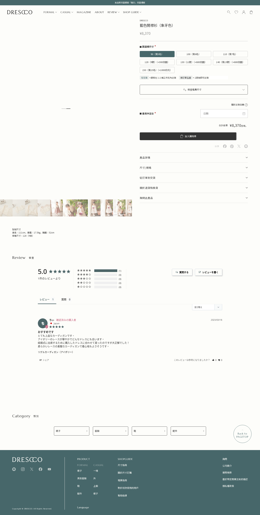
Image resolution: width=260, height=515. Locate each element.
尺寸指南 (122, 465)
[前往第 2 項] (19, 207)
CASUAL (65, 12)
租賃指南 (122, 480)
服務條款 (227, 472)
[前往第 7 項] (81, 207)
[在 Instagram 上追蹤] (23, 469)
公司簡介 (227, 465)
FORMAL (49, 12)
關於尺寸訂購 (125, 472)
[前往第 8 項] (94, 207)
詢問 (225, 459)
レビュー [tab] (45, 299)
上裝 (95, 486)
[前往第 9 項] (106, 207)
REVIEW (112, 12)
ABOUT (99, 12)
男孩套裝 (81, 478)
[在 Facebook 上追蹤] (40, 469)
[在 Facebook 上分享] (225, 146)
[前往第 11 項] (132, 207)
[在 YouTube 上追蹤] (49, 469)
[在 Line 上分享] (246, 146)
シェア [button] (45, 360)
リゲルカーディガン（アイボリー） (56, 352)
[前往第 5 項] (56, 207)
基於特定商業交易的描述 (235, 479)
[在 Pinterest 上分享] (232, 146)
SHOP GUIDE (131, 12)
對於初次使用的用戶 (128, 488)
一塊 (95, 470)
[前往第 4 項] (44, 207)
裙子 (58, 431)
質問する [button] (184, 272)
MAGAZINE (84, 12)
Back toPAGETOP (242, 435)
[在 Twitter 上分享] (239, 146)
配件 (175, 431)
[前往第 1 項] (6, 207)
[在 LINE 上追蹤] (14, 469)
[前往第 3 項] (31, 207)
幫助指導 (122, 495)
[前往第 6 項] (69, 207)
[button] (214, 360)
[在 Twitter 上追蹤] (31, 469)
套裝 (97, 431)
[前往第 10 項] (119, 207)
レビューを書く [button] (210, 272)
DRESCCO (144, 20)
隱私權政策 (228, 486)
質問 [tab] (63, 299)
